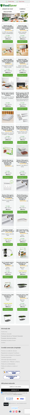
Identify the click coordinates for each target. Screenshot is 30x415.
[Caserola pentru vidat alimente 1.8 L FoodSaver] (8, 318)
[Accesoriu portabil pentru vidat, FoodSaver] (8, 253)
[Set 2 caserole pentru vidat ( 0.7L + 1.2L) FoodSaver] (8, 285)
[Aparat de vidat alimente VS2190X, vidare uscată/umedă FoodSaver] (22, 50)
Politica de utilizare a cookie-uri (9, 366)
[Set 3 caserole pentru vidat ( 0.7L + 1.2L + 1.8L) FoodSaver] (22, 253)
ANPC (2, 368)
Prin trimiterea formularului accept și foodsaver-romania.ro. (14, 393)
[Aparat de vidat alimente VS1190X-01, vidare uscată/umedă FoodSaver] (8, 50)
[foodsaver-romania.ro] (8, 5)
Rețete (22, 11)
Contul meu (4, 331)
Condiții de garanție (6, 357)
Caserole (22, 9)
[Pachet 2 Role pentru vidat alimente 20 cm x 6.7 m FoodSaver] (22, 185)
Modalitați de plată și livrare (8, 340)
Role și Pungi (8, 11)
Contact (3, 342)
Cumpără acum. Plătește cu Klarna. (10, 361)
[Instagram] (13, 411)
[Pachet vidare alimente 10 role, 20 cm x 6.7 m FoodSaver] (8, 117)
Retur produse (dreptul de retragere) (10, 355)
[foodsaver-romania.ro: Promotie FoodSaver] (15, 17)
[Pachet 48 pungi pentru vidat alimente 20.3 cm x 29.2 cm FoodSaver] (22, 151)
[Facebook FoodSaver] (10, 411)
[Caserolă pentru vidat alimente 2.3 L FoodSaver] (22, 285)
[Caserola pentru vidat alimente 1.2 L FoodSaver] (22, 318)
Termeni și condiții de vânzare (9, 350)
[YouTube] (16, 411)
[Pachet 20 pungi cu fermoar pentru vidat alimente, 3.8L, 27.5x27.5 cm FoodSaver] (8, 185)
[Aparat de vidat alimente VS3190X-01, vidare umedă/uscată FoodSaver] (8, 83)
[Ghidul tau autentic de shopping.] (15, 408)
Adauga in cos (8, 41)
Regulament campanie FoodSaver (10, 353)
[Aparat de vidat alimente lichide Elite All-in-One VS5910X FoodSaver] (22, 83)
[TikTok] (19, 411)
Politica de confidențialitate (8, 364)
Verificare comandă (6, 334)
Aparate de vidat (7, 9)
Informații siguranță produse (8, 359)
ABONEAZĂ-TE (15, 390)
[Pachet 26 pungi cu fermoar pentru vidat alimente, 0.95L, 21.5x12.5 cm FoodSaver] (22, 220)
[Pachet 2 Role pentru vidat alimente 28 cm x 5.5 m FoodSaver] (8, 220)
